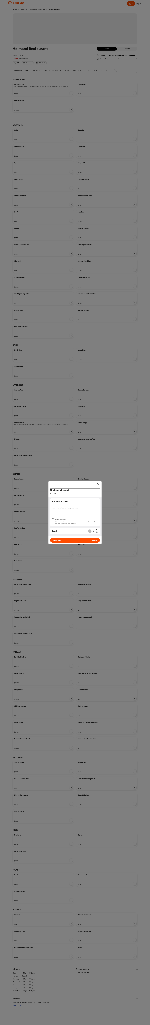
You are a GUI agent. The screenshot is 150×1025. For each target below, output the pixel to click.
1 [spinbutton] (93, 531)
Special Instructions (60, 501)
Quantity (55, 531)
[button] (75, 540)
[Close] (98, 484)
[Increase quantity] (96, 531)
